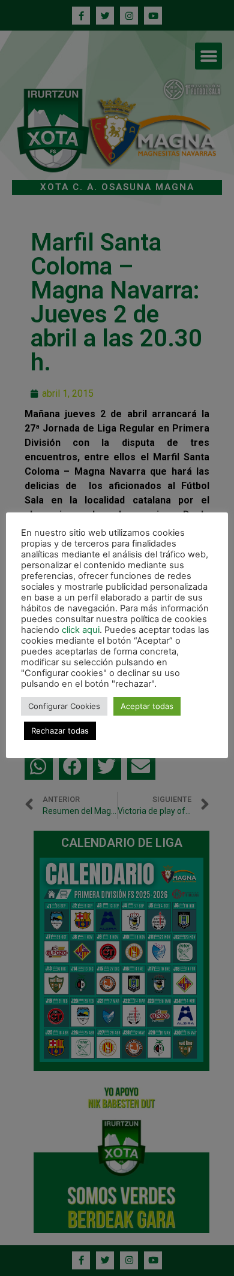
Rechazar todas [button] (60, 730)
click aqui (81, 630)
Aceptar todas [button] (147, 706)
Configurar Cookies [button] (64, 706)
